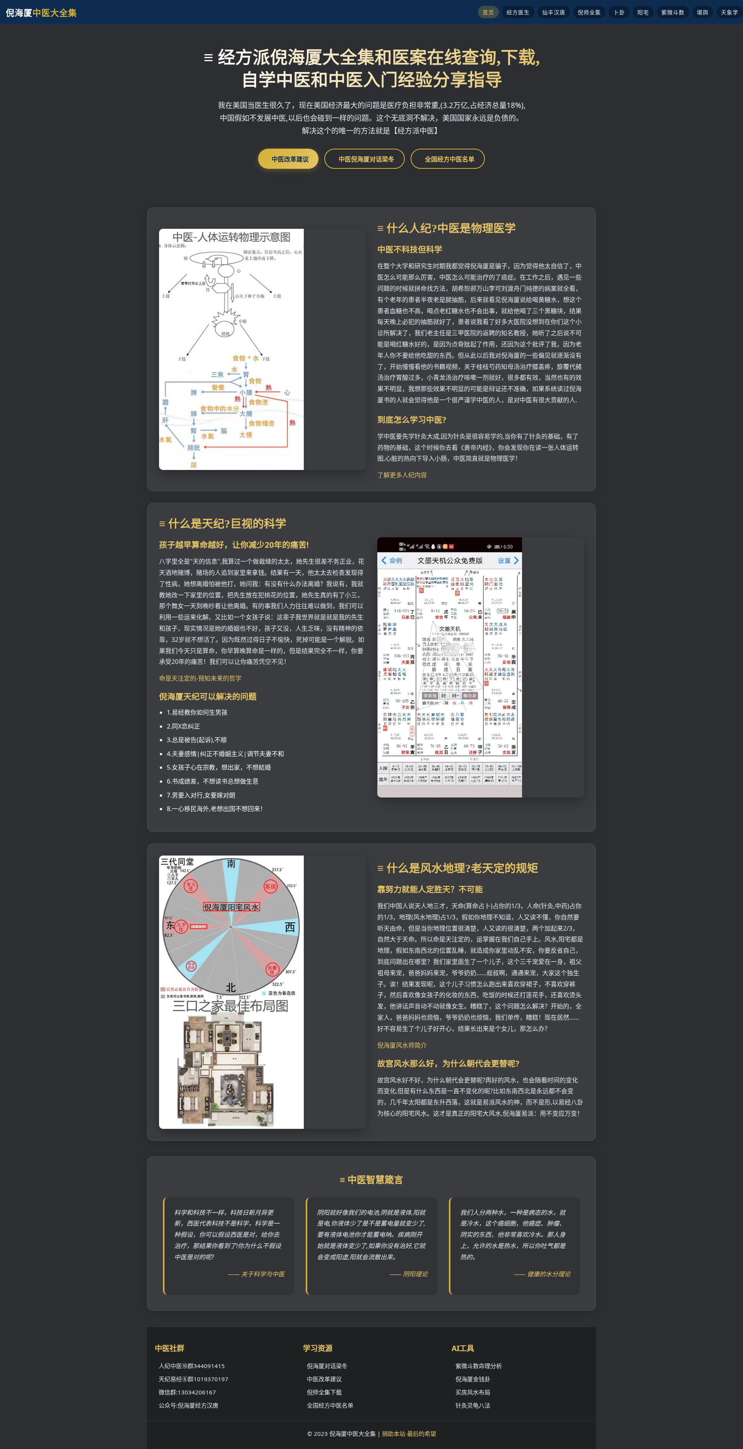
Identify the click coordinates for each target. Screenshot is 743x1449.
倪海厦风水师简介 (402, 1045)
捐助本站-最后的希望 (409, 1433)
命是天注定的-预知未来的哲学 (200, 678)
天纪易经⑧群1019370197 (193, 1379)
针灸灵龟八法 (472, 1405)
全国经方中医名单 (449, 159)
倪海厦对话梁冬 (327, 1366)
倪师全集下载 (324, 1392)
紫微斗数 (673, 12)
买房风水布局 (472, 1392)
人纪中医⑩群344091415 (192, 1366)
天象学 (729, 12)
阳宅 (643, 12)
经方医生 (518, 12)
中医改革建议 (290, 159)
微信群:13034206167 (187, 1392)
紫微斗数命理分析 (478, 1366)
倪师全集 (589, 12)
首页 (488, 12)
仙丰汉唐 (553, 12)
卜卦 (619, 12)
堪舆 (703, 12)
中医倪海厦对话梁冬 (366, 159)
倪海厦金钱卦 (472, 1379)
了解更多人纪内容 (402, 475)
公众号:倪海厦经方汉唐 (188, 1405)
